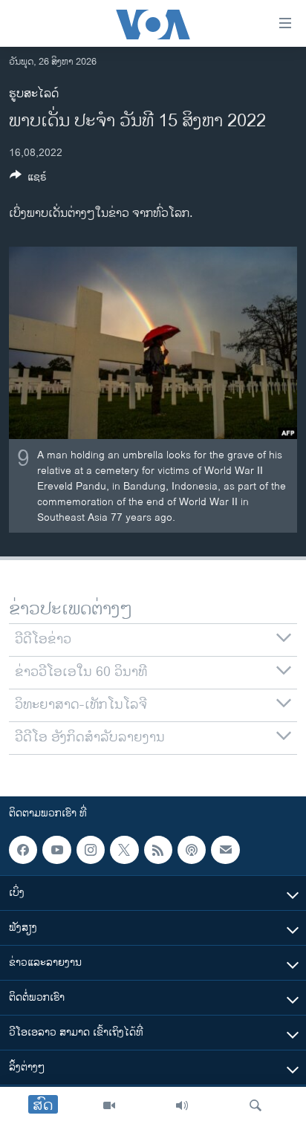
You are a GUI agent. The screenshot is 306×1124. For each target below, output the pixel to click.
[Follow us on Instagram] (90, 850)
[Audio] (182, 1105)
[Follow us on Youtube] (56, 850)
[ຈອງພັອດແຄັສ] (225, 850)
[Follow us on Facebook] (23, 850)
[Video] (109, 1105)
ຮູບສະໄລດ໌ (34, 94)
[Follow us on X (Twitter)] (124, 850)
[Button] (28, 179)
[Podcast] (192, 850)
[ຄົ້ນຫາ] (255, 1105)
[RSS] (158, 850)
